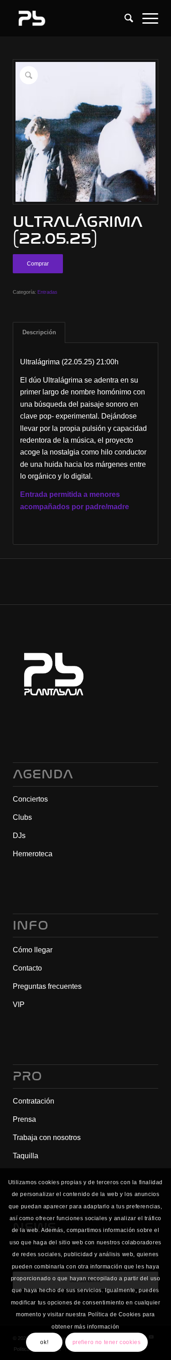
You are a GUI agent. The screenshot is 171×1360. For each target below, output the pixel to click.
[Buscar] (124, 18)
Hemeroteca (32, 854)
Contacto (27, 968)
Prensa (24, 1119)
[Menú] (145, 18)
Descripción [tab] (39, 332)
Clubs (22, 817)
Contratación (33, 1101)
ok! (44, 1342)
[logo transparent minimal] (71, 18)
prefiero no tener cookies (107, 1342)
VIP (19, 1004)
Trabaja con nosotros (47, 1137)
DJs (19, 835)
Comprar (38, 264)
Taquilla (25, 1156)
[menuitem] (124, 18)
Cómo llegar (32, 950)
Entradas (47, 292)
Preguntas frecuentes (47, 986)
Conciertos (30, 799)
